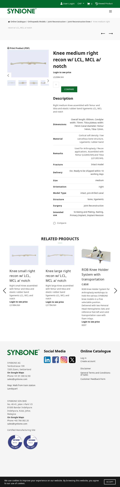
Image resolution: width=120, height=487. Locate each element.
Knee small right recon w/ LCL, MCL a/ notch (22, 276)
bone (90, 199)
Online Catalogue (18, 21)
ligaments (99, 199)
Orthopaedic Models (37, 21)
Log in (83, 358)
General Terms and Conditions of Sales (95, 373)
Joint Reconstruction (57, 21)
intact (83, 193)
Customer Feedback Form (92, 379)
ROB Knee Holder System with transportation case (95, 276)
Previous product (103, 35)
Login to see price (62, 72)
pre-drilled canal (95, 193)
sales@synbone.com (17, 379)
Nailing (99, 212)
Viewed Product (105, 3)
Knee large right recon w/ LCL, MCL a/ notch (58, 276)
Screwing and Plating (84, 212)
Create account (87, 361)
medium (99, 180)
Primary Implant (78, 215)
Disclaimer (85, 368)
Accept (109, 482)
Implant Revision (95, 215)
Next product (110, 35)
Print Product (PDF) (19, 48)
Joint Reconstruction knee (79, 21)
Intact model (97, 164)
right (101, 186)
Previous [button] (8, 75)
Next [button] (48, 81)
